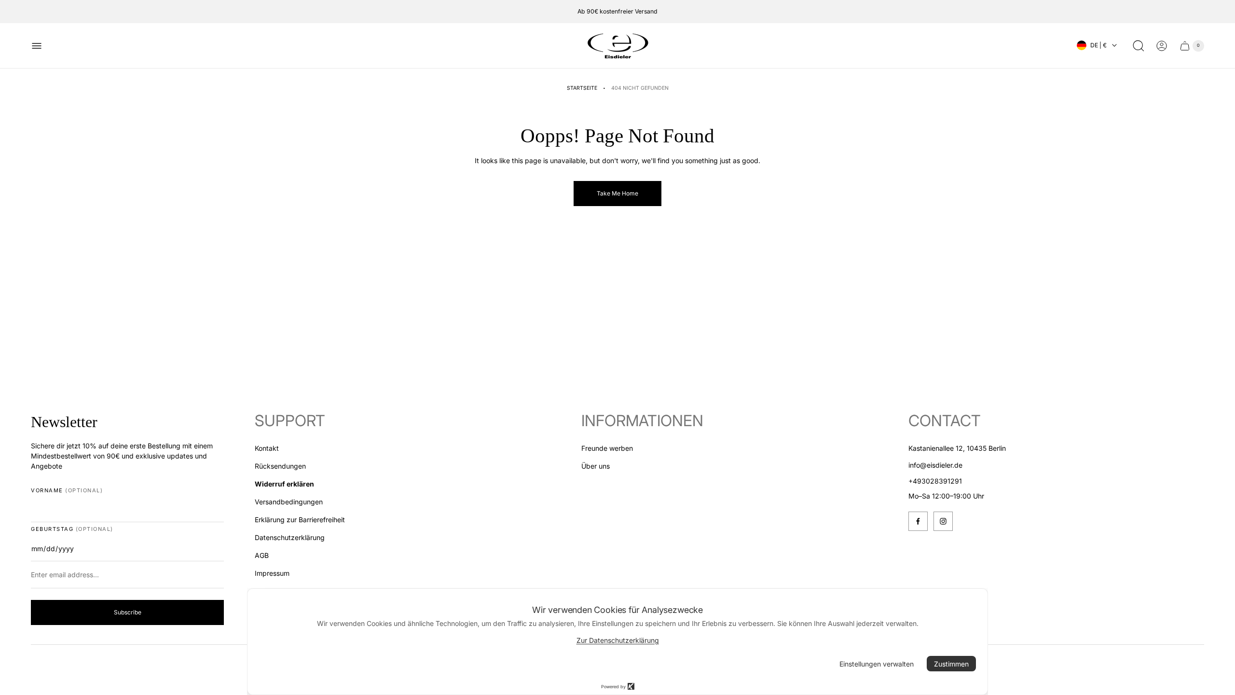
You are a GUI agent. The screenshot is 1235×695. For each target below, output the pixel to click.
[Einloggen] (1161, 45)
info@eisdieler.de (935, 465)
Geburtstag (72, 529)
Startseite (582, 88)
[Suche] (1138, 45)
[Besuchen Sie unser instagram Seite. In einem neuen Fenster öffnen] (943, 521)
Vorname (67, 490)
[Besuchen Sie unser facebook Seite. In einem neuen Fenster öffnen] (918, 521)
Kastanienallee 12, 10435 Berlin (957, 448)
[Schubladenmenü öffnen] (36, 45)
